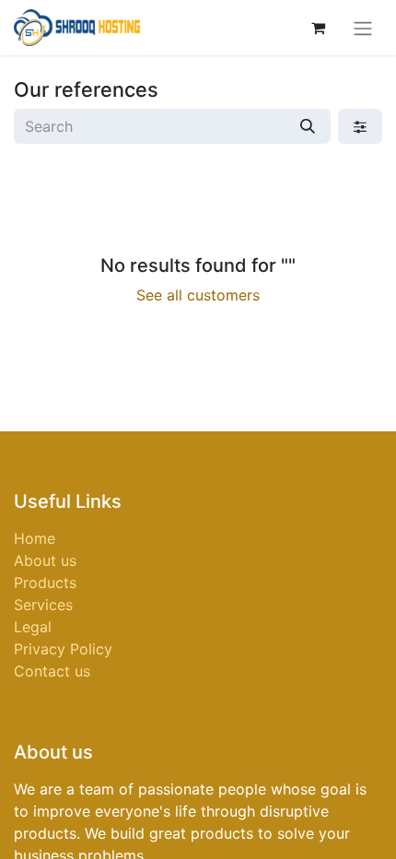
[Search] (308, 126)
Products (45, 582)
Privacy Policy (63, 649)
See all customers (198, 295)
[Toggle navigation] (363, 27)
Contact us (52, 671)
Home (34, 538)
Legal (33, 627)
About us (45, 560)
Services (43, 604)
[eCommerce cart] (317, 27)
